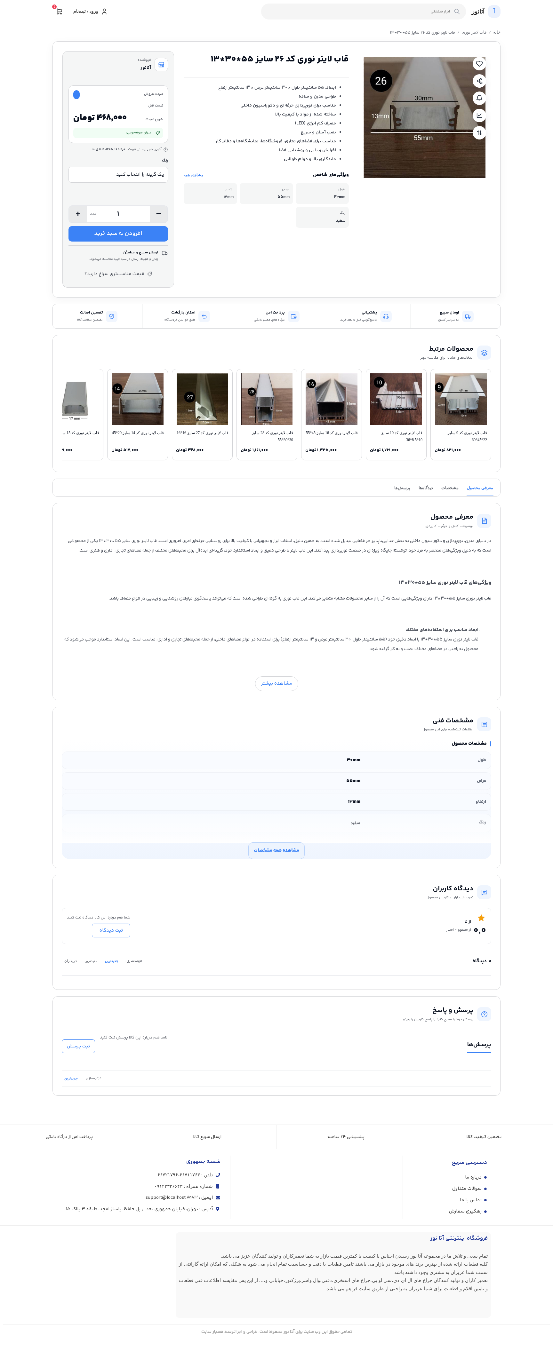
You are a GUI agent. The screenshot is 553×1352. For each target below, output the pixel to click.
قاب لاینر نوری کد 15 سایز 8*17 (74, 433)
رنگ (165, 161)
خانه (497, 32)
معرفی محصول (480, 487)
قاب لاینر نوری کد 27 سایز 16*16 (202, 433)
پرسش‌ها (402, 487)
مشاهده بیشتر (276, 683)
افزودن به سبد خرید (118, 233)
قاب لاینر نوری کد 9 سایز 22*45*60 (467, 436)
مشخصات (450, 487)
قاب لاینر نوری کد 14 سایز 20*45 (138, 433)
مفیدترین (91, 961)
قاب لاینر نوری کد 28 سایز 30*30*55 (272, 436)
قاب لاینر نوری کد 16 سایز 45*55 (332, 433)
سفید (355, 822)
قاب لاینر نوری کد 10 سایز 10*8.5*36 (401, 436)
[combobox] (363, 11)
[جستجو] (457, 11)
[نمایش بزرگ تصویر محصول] (424, 117)
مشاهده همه (193, 175)
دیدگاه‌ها (426, 487)
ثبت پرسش (78, 1046)
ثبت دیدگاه (111, 930)
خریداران (70, 961)
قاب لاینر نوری (474, 32)
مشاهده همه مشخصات (276, 850)
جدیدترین (111, 961)
